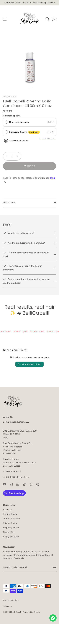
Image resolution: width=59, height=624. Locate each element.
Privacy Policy (10, 523)
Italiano (6, 606)
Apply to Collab (11, 536)
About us (7, 509)
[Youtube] (4, 484)
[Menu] (5, 19)
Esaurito (29, 166)
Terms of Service (11, 518)
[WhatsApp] (17, 484)
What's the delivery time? (20, 233)
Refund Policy (10, 514)
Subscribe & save (24, 131)
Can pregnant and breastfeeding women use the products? (26, 281)
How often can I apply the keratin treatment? (22, 267)
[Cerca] (47, 19)
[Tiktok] (24, 484)
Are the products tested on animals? (26, 242)
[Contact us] (53, 618)
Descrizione (9, 202)
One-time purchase (19, 122)
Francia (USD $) (10, 600)
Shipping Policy (11, 527)
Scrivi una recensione (29, 364)
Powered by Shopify (31, 612)
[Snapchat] (31, 484)
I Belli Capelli (9, 96)
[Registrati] (54, 567)
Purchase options (11, 115)
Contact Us (8, 532)
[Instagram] (11, 484)
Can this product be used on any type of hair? (26, 254)
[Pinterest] (37, 484)
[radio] (6, 122)
